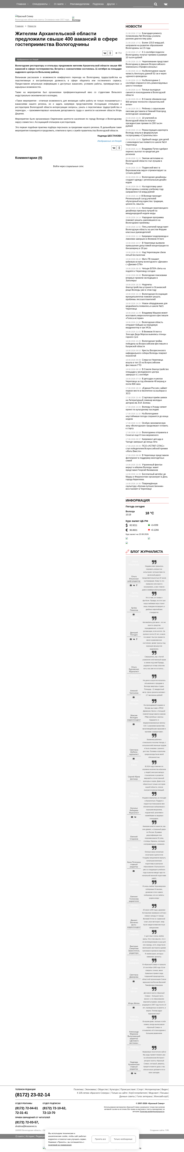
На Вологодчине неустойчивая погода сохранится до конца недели (147, 416)
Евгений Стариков (134, 838)
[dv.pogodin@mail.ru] (131, 639)
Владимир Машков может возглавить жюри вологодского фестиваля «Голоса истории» (147, 315)
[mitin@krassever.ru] (134, 1007)
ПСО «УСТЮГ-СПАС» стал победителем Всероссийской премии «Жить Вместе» (147, 448)
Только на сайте (119, 1093)
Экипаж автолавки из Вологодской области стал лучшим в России (144, 161)
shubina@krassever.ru (26, 1126)
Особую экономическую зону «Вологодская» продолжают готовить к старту (147, 426)
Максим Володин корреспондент (134, 717)
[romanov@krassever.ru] (134, 724)
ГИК (167, 1130)
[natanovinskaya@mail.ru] (132, 817)
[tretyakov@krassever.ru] (134, 697)
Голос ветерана (144, 1096)
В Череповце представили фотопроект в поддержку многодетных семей (147, 458)
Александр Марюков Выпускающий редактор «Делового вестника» (134, 1037)
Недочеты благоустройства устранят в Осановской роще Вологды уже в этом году (146, 287)
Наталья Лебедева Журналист (134, 810)
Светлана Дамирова (133, 976)
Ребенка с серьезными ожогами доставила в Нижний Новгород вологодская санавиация (146, 111)
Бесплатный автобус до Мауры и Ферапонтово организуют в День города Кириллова (147, 477)
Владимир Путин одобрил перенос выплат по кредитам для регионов (147, 151)
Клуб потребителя (138, 1093)
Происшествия (127, 1089)
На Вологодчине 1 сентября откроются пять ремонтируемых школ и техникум (147, 83)
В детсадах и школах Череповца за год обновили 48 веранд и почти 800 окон (146, 381)
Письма (164, 1093)
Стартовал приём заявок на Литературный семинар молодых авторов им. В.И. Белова (146, 400)
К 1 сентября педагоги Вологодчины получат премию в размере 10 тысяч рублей (146, 55)
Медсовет (153, 1093)
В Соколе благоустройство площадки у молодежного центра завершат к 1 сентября (147, 372)
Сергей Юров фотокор (134, 778)
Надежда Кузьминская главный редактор (134, 1065)
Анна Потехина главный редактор (134, 864)
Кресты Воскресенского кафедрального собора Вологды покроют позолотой (146, 353)
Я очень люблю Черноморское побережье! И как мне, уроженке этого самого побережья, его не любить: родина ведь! (154, 892)
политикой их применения (60, 1145)
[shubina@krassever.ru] (134, 759)
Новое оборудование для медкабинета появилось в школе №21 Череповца (146, 306)
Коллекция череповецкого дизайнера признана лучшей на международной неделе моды (147, 210)
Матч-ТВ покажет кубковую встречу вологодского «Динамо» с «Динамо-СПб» (147, 262)
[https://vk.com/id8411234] (135, 817)
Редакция (40, 1136)
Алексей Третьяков (133, 692)
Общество (103, 1089)
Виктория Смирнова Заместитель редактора (134, 949)
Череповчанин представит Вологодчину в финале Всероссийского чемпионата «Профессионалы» (147, 64)
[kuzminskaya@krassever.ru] (132, 1073)
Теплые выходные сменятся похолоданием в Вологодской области (145, 92)
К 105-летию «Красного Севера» (93, 1093)
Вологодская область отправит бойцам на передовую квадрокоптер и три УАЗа (144, 325)
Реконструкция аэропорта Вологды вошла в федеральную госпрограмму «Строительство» (147, 133)
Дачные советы (127, 1096)
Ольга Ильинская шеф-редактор (133, 578)
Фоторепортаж (152, 1089)
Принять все (100, 1139)
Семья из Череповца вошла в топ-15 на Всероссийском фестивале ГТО (144, 362)
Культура (114, 1089)
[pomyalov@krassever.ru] (134, 614)
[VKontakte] (68, 170)
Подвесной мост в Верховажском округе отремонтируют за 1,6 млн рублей (146, 170)
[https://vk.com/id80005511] (135, 1073)
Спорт (140, 1089)
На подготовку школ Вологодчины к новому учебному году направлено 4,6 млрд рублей (145, 189)
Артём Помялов (134, 609)
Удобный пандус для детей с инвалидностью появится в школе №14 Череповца (147, 142)
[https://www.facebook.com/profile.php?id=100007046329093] (136, 585)
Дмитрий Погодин (134, 634)
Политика (78, 1089)
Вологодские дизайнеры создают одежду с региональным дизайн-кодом (146, 180)
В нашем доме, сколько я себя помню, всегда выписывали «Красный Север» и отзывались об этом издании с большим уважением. (154, 1027)
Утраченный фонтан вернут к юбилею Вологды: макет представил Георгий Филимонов (144, 467)
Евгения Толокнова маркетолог (134, 898)
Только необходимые (123, 1139)
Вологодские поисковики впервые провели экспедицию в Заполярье (146, 278)
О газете (19, 1136)
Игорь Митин (134, 1003)
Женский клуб (161, 1096)
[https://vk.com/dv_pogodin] (134, 639)
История (30, 1136)
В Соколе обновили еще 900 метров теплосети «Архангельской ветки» (146, 102)
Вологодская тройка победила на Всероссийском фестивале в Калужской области (147, 344)
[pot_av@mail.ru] (134, 871)
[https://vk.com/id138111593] (134, 585)
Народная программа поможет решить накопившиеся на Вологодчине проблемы (145, 220)
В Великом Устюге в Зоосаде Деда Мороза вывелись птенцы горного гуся (146, 334)
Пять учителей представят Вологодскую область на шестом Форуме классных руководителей (147, 229)
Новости (32, 26)
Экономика (90, 1089)
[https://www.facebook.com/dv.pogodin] (136, 639)
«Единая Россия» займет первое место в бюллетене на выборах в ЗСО (146, 391)
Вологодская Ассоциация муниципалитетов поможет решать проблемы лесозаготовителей (146, 296)
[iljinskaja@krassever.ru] (131, 585)
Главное (19, 26)
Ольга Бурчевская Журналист (134, 669)
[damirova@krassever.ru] (134, 981)
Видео (165, 1089)
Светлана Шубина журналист (134, 752)
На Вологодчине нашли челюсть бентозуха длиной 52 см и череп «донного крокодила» (146, 73)
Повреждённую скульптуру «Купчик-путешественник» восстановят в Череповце (144, 486)
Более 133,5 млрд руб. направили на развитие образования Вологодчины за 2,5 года (145, 45)
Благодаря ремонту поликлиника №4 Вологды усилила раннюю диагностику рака (144, 36)
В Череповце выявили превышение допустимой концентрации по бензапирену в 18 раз (147, 245)
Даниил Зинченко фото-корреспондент (134, 923)
